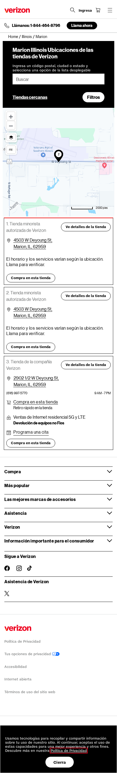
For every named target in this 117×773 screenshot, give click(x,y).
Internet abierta (18, 679)
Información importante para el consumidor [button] (49, 540)
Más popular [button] (17, 485)
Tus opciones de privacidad (28, 654)
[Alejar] (11, 125)
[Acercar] (11, 116)
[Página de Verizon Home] (17, 10)
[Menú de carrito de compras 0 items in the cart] (98, 10)
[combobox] (58, 79)
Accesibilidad (15, 667)
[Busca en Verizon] (73, 10)
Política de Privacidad (22, 641)
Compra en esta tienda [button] (31, 278)
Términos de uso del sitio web (29, 692)
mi (10, 149)
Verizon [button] (12, 526)
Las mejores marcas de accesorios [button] (40, 499)
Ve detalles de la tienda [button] (86, 227)
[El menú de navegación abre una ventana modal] (110, 10)
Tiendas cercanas (30, 97)
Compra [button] (12, 471)
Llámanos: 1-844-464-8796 (36, 25)
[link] (15, 36)
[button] (35, 402)
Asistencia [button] (15, 513)
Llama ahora (82, 25)
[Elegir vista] (11, 137)
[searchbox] (58, 79)
